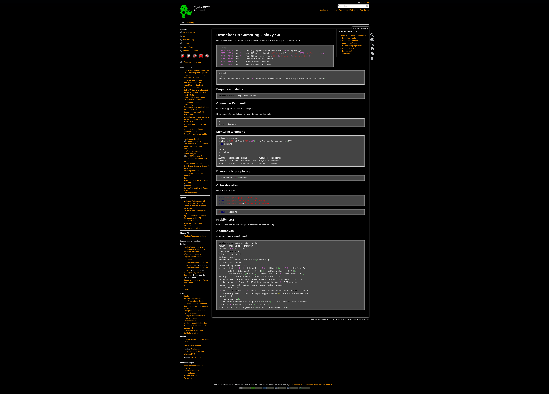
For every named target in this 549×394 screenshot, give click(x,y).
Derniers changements (328, 10)
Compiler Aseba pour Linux (194, 249)
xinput (186, 149)
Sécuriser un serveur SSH (194, 112)
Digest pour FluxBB (191, 371)
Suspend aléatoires (191, 132)
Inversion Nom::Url (191, 221)
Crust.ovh (186, 43)
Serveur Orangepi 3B (192, 193)
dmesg (186, 178)
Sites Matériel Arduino (192, 345)
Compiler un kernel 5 (192, 102)
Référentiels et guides (192, 254)
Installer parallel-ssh (191, 139)
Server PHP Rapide (191, 376)
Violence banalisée (190, 51)
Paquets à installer (349, 38)
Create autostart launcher (193, 203)
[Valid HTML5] (280, 388)
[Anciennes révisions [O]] (372, 39)
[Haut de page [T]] (372, 58)
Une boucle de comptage (193, 330)
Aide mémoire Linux (191, 78)
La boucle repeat (190, 313)
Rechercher (367, 6)
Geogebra (188, 286)
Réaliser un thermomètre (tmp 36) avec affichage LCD (194, 351)
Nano (186, 137)
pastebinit (187, 168)
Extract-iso (188, 378)
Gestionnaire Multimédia (348, 10)
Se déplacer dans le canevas (195, 311)
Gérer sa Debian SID (192, 88)
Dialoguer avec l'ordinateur (194, 316)
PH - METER (196, 358)
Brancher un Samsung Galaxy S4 (197, 166)
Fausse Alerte (188, 47)
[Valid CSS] (292, 388)
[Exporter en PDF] (372, 48)
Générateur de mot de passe (195, 206)
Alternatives (346, 54)
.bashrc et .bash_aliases (193, 129)
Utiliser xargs (189, 105)
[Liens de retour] (372, 44)
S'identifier (365, 2)
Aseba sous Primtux (191, 252)
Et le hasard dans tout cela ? (195, 326)
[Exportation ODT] (372, 53)
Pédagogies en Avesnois (192, 62)
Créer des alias (348, 49)
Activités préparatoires (192, 299)
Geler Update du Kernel (193, 100)
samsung (190, 23)
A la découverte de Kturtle (194, 301)
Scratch (187, 290)
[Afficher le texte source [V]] (372, 35)
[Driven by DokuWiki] (304, 388)
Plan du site (364, 10)
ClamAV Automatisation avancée (196, 70)
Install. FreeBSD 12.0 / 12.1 (194, 75)
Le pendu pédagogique (193, 223)
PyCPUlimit (188, 208)
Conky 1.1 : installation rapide (195, 134)
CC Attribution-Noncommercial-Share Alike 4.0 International (313, 385)
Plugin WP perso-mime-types (195, 236)
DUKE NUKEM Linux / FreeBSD (196, 90)
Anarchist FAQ (188, 40)
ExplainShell (189, 115)
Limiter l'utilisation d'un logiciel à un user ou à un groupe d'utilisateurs (196, 119)
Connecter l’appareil (350, 41)
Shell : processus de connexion (196, 97)
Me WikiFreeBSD (189, 32)
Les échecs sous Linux (192, 151)
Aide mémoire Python (192, 228)
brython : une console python (195, 216)
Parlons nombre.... (191, 321)
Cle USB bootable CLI (194, 156)
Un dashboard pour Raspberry (195, 73)
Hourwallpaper (189, 373)
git (184, 36)
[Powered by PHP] (268, 388)
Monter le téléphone (350, 43)
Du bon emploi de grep (193, 163)
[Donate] (256, 388)
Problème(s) (347, 51)
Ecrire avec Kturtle (191, 318)
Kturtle (186, 296)
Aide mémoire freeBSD (193, 83)
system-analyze (190, 154)
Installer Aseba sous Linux (194, 247)
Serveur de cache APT (192, 218)
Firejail (189, 186)
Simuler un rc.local (194, 141)
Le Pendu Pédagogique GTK (195, 201)
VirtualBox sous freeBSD (193, 85)
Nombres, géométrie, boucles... (196, 323)
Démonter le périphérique (352, 46)
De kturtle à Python (191, 333)
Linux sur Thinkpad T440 (193, 80)
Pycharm (187, 226)
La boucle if (188, 328)
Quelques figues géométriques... (196, 304)
